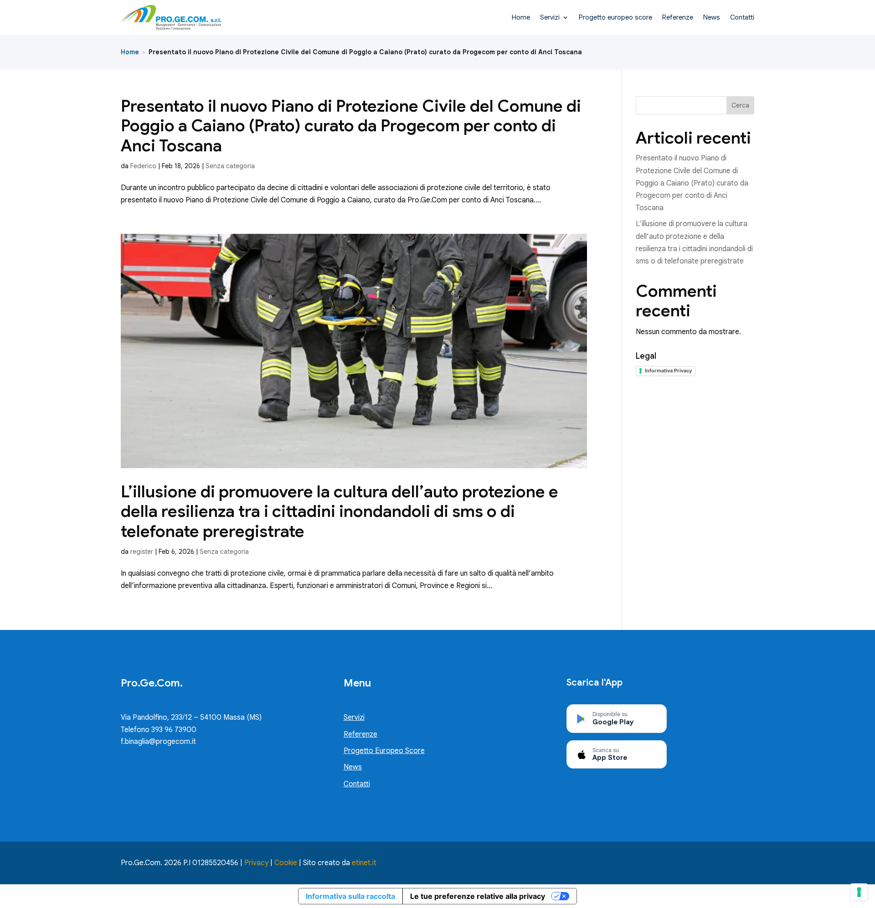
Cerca (740, 105)
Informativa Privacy (668, 370)
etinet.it (364, 862)
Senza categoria (230, 166)
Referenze (677, 17)
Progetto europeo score (615, 17)
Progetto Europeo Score (384, 750)
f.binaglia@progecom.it (158, 741)
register (141, 551)
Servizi (550, 17)
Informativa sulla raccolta (350, 896)
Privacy (256, 862)
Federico (143, 166)
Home (521, 17)
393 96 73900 (172, 729)
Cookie (285, 862)
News (711, 17)
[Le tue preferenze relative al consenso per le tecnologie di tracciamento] (859, 892)
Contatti (742, 17)
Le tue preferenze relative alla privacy (477, 896)
